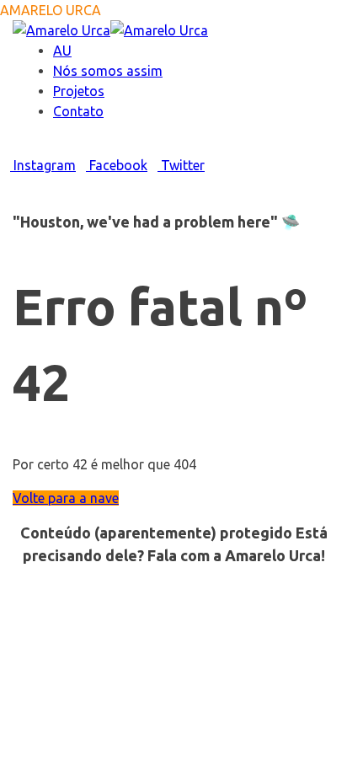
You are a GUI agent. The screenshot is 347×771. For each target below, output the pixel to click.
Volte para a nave (66, 498)
